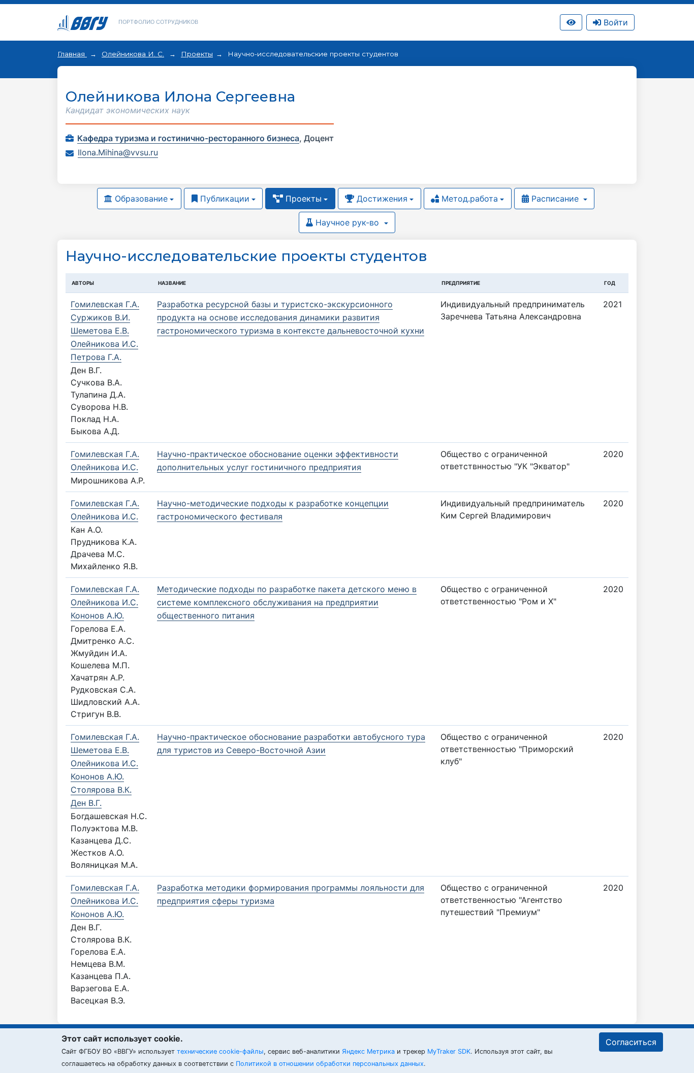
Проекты (197, 54)
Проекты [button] (302, 198)
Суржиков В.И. (100, 317)
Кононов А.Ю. (97, 615)
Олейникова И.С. (104, 344)
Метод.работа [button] (468, 198)
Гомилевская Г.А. (105, 304)
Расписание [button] (555, 198)
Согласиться (631, 1042)
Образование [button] (140, 198)
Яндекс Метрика (368, 1051)
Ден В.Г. (86, 803)
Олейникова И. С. (133, 54)
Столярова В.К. (101, 790)
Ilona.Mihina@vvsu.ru (118, 152)
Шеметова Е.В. (100, 331)
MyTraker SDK (448, 1051)
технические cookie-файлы (220, 1051)
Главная (72, 54)
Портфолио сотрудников (158, 21)
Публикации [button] (223, 198)
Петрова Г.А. (96, 357)
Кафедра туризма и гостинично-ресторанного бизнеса (188, 138)
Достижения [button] (380, 198)
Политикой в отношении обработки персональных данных (330, 1063)
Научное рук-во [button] (347, 222)
